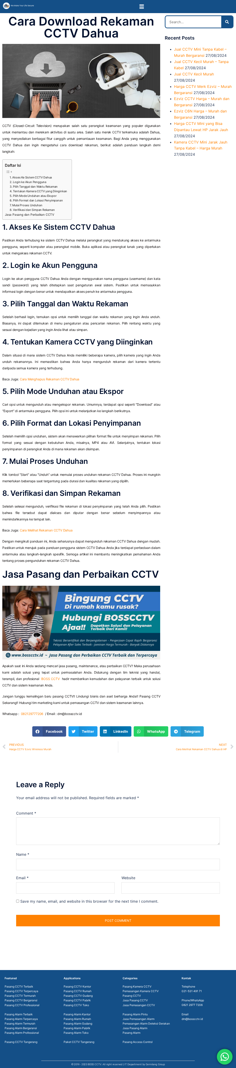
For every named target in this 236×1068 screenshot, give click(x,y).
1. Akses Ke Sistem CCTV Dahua (31, 177)
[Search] (227, 22)
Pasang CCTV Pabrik (77, 1000)
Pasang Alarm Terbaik (19, 1014)
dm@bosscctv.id (192, 1019)
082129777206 (32, 714)
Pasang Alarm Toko (76, 1032)
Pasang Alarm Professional (22, 1032)
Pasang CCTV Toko (76, 1005)
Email (22, 878)
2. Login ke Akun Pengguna (28, 182)
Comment (26, 813)
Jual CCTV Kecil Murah (194, 74)
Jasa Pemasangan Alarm (138, 1019)
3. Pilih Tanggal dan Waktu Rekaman (34, 186)
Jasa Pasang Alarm (135, 1028)
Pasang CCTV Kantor (77, 986)
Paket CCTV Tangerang (79, 1042)
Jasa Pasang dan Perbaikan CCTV (29, 214)
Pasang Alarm (131, 1032)
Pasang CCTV (132, 995)
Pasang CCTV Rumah (77, 991)
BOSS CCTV (50, 679)
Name (22, 854)
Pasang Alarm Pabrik (77, 1028)
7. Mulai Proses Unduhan (26, 205)
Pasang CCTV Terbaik (19, 986)
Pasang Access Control (138, 1042)
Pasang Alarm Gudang (78, 1023)
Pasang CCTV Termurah (20, 995)
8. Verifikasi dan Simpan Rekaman (32, 210)
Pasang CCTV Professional (22, 1005)
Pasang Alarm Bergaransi (21, 1028)
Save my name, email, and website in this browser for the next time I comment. (89, 901)
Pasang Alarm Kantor (77, 1014)
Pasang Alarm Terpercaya (21, 1019)
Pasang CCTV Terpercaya (21, 991)
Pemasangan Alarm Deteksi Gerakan (146, 1023)
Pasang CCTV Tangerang (21, 1042)
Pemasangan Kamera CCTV (141, 991)
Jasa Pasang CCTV (135, 1000)
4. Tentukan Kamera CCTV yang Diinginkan (38, 191)
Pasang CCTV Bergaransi (21, 1000)
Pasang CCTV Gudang (78, 995)
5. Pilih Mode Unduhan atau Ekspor (33, 196)
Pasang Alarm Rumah (77, 1019)
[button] (141, 6)
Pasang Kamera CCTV (137, 986)
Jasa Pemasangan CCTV (139, 1005)
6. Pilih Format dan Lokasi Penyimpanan (36, 200)
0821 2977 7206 (192, 1005)
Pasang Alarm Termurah (20, 1023)
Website (128, 878)
